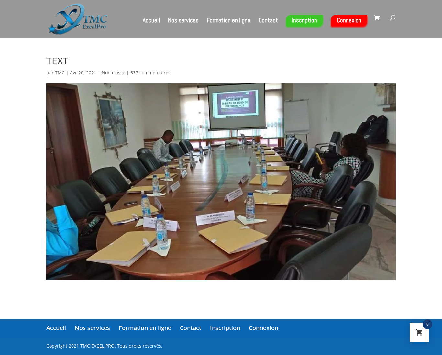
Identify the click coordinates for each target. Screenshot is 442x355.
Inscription (304, 20)
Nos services (183, 21)
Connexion (349, 20)
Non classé (113, 73)
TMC (60, 73)
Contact (268, 21)
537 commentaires (150, 73)
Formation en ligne (228, 21)
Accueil (151, 21)
